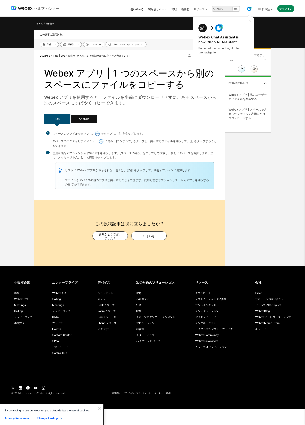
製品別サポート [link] (157, 9)
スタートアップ (145, 335)
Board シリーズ (107, 317)
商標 (168, 393)
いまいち (149, 236)
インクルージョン (205, 323)
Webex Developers (206, 341)
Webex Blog (262, 311)
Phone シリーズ (107, 323)
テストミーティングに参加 (210, 299)
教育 (138, 293)
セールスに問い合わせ (268, 305)
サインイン (285, 8)
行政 (138, 305)
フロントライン (145, 323)
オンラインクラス (205, 305)
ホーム (39, 23)
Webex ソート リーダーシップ (273, 317)
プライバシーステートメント (137, 393)
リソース (199, 9)
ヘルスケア (142, 299)
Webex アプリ (22, 299)
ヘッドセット (105, 293)
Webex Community (207, 335)
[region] (52, 414)
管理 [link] (174, 9)
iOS (57, 119)
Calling (18, 311)
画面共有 (19, 323)
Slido (55, 317)
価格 (16, 293)
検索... (220, 8)
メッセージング (23, 317)
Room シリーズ (107, 311)
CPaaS (56, 341)
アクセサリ (104, 329)
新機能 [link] (185, 9)
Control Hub (59, 353)
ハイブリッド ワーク (148, 341)
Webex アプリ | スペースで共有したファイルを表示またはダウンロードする (248, 114)
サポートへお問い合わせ (269, 299)
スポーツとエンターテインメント (155, 317)
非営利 (140, 329)
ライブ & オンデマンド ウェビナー (215, 329)
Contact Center (61, 335)
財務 (138, 311)
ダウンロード (203, 293)
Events (56, 329)
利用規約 (116, 393)
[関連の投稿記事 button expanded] (265, 83)
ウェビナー (58, 323)
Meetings (20, 305)
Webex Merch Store (267, 323)
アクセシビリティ (205, 317)
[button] (249, 8)
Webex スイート (62, 293)
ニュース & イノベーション (211, 347)
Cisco (258, 293)
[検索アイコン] (214, 9)
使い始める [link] (137, 9)
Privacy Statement (17, 418)
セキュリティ (60, 347)
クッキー (158, 393)
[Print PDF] (189, 56)
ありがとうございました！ (110, 236)
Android (84, 119)
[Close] (99, 408)
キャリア (260, 329)
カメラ (101, 299)
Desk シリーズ (106, 305)
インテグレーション (207, 311)
